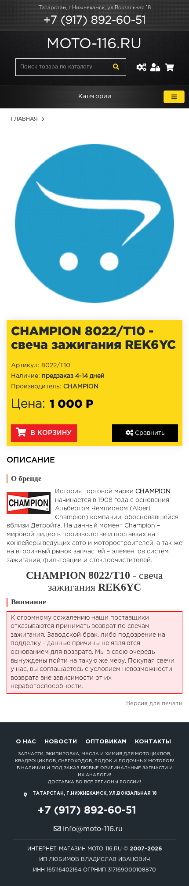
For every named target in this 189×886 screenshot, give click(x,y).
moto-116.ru (94, 44)
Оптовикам (106, 741)
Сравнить (149, 433)
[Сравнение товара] (141, 62)
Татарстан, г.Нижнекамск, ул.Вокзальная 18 (95, 8)
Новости (60, 741)
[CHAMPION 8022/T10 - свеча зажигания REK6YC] (94, 223)
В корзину (50, 433)
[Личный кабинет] (155, 62)
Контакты (153, 741)
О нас (26, 741)
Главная (24, 119)
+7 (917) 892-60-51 (94, 20)
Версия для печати (154, 703)
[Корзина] (169, 62)
